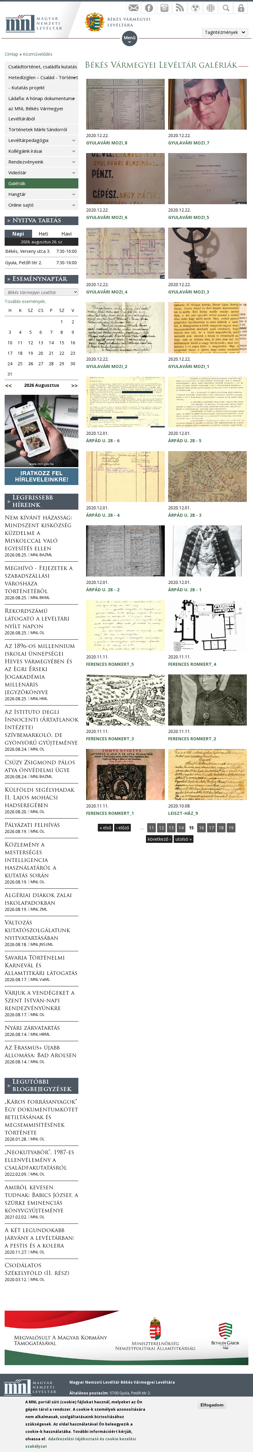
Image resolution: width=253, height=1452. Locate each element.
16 (201, 828)
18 (221, 828)
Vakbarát (195, 8)
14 (181, 828)
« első (105, 828)
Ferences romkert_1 (110, 813)
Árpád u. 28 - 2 (102, 590)
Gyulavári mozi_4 (106, 292)
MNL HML (39, 699)
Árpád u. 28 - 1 (184, 590)
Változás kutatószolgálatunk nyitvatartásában (37, 930)
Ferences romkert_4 (192, 664)
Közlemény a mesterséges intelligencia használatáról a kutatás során (30, 861)
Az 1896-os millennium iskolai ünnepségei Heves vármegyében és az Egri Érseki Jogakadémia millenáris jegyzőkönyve (40, 670)
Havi (66, 233)
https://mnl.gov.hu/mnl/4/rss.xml (179, 8)
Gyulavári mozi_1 (188, 366)
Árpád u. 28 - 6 (102, 440)
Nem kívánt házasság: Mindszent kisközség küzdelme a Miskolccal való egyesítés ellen (38, 534)
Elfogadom (212, 1404)
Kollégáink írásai (25, 151)
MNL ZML (39, 909)
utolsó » (184, 839)
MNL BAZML (41, 555)
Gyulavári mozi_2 (106, 366)
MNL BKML (40, 598)
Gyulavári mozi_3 (188, 292)
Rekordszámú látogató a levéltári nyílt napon (37, 619)
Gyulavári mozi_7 (188, 143)
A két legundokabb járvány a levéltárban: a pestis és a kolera (39, 1238)
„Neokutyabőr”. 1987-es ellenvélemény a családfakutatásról (39, 1160)
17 (211, 828)
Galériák (16, 183)
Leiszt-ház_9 (183, 813)
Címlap (11, 54)
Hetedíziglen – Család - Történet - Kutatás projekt (43, 82)
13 (171, 828)
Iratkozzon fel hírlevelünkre (133, 8)
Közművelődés (37, 54)
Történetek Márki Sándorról (37, 129)
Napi (18, 233)
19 (231, 828)
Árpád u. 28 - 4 (102, 515)
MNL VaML (40, 979)
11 (151, 828)
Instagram (164, 8)
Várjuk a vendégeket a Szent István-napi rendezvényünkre (39, 1001)
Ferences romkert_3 (110, 739)
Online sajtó (21, 205)
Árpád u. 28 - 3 (184, 515)
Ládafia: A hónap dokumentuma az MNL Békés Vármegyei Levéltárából (41, 108)
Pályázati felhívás (32, 825)
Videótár (17, 172)
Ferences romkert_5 (110, 664)
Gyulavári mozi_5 (188, 217)
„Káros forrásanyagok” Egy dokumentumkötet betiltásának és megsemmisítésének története (41, 1118)
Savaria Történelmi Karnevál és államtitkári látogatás (41, 966)
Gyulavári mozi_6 (106, 217)
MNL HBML (40, 1034)
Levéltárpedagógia (28, 140)
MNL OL (37, 633)
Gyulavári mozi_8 (106, 143)
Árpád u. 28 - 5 (184, 440)
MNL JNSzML (42, 944)
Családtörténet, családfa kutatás (42, 66)
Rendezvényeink (25, 162)
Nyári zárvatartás (32, 1028)
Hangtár (17, 194)
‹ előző (122, 828)
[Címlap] (37, 22)
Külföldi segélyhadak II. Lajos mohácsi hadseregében (39, 798)
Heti (43, 233)
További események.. (26, 301)
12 (161, 828)
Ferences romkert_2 (192, 739)
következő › (159, 839)
